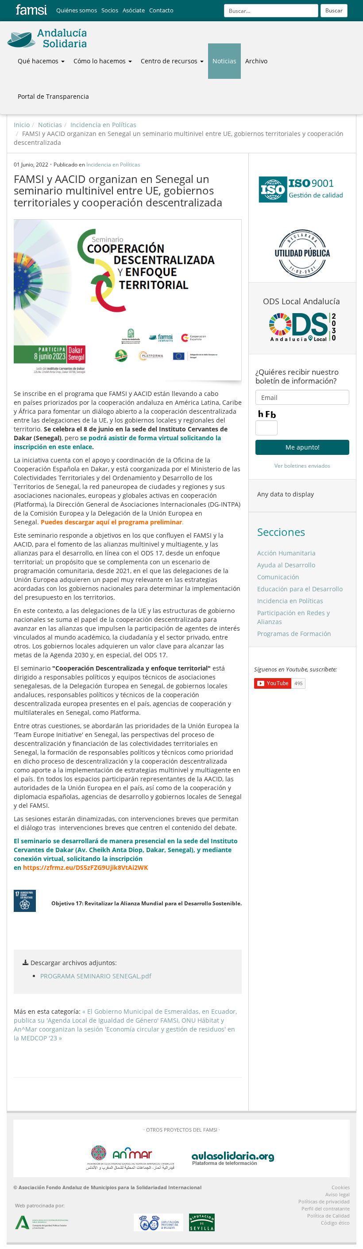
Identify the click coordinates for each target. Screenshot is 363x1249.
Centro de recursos (170, 61)
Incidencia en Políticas (103, 124)
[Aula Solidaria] (233, 1156)
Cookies (341, 1187)
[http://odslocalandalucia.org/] (302, 327)
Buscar (334, 10)
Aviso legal (337, 1194)
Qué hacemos (39, 61)
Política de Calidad (328, 1215)
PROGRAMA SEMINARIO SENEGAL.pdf (95, 976)
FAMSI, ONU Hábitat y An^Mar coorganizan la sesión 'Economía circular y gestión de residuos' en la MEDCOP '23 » (124, 1029)
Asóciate (134, 10)
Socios (109, 10)
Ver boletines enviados (302, 465)
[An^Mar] (130, 1156)
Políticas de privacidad (324, 1201)
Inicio (22, 124)
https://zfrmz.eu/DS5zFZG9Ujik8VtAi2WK (85, 867)
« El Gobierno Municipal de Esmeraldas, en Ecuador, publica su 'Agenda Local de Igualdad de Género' (125, 1015)
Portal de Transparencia (53, 96)
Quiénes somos (76, 10)
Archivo (256, 61)
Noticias (224, 61)
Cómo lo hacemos (100, 61)
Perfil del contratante (325, 1208)
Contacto (161, 10)
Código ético (335, 1222)
